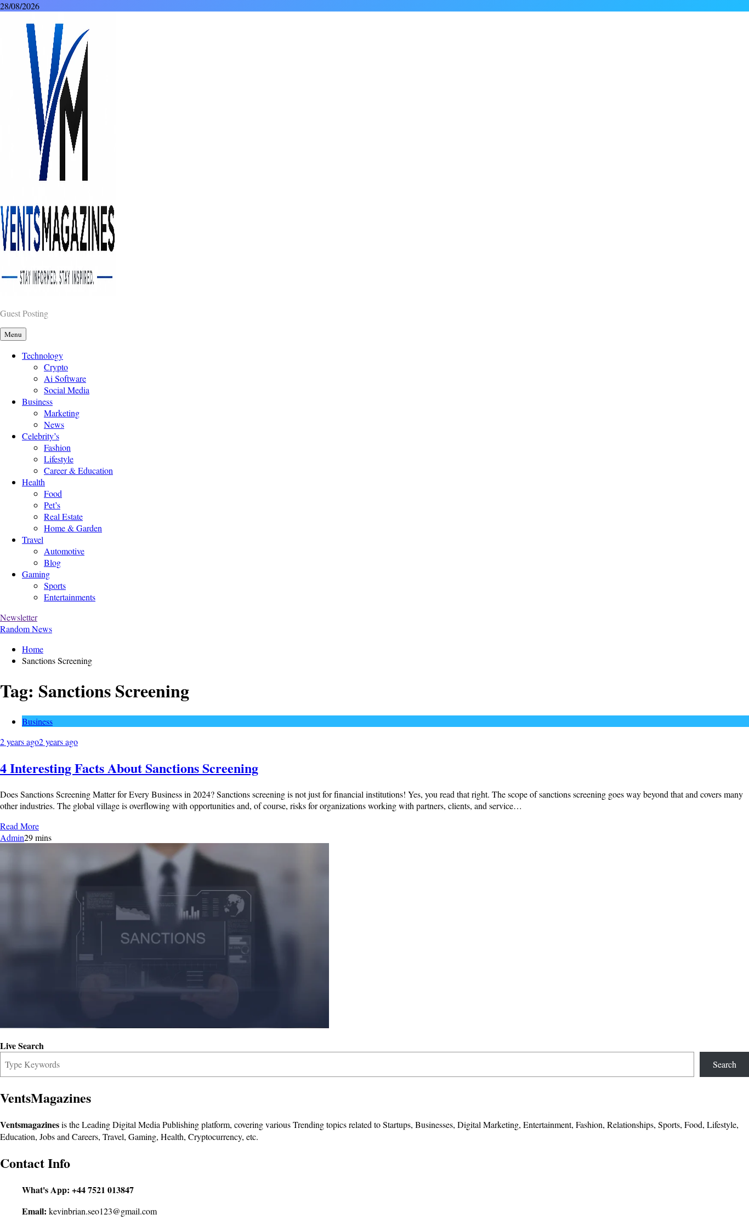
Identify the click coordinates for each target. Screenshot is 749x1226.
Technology (42, 355)
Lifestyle (58, 459)
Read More (19, 826)
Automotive (64, 551)
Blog (52, 562)
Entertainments (69, 597)
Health (33, 482)
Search (724, 1064)
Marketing (62, 413)
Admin (12, 837)
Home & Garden (73, 528)
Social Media (66, 390)
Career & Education (78, 470)
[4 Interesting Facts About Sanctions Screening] (164, 1024)
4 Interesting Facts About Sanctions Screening (129, 767)
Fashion (57, 447)
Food (53, 493)
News (54, 424)
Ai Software (65, 378)
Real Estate (63, 516)
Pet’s (52, 505)
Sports (55, 585)
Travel (32, 539)
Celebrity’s (40, 436)
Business (37, 401)
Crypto (56, 367)
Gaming (36, 574)
